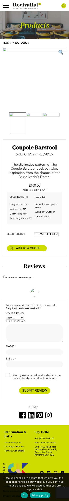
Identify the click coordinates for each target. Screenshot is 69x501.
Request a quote (12, 442)
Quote (63, 5)
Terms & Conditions (14, 450)
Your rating (15, 313)
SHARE (33, 407)
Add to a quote (28, 248)
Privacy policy (40, 495)
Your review (15, 321)
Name (11, 346)
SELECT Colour (16, 234)
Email (11, 358)
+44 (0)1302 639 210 (44, 438)
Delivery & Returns (14, 446)
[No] (64, 487)
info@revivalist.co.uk (45, 442)
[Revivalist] (27, 5)
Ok (24, 495)
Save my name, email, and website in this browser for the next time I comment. (36, 376)
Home (7, 43)
